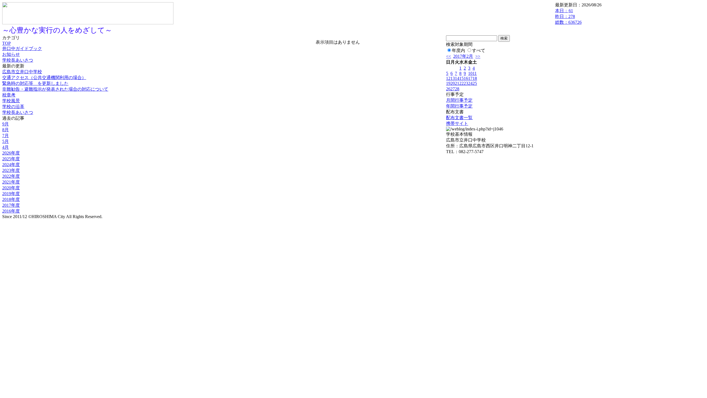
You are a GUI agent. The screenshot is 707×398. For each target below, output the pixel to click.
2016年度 (11, 211)
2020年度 (11, 187)
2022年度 (11, 176)
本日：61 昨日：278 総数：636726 (568, 16)
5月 (5, 141)
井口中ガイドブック (22, 48)
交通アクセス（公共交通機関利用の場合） (44, 77)
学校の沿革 (13, 106)
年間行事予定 (459, 106)
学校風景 (11, 100)
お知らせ (11, 54)
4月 (5, 147)
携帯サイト (457, 123)
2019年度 (11, 193)
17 (470, 78)
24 (470, 83)
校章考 (8, 95)
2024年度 (11, 164)
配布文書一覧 (459, 117)
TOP (6, 43)
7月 (5, 135)
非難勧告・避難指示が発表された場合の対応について (55, 89)
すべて (478, 50)
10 (470, 73)
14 (457, 78)
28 (457, 89)
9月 (5, 124)
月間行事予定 (459, 100)
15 (461, 78)
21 (457, 83)
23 (466, 83)
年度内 (458, 50)
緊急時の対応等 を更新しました (35, 83)
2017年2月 (463, 56)
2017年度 (11, 205)
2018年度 (11, 199)
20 (452, 83)
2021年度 (11, 182)
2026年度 (11, 153)
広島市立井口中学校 (22, 71)
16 (466, 78)
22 (461, 83)
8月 (5, 129)
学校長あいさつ (17, 60)
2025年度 (11, 158)
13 (452, 78)
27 (452, 89)
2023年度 (11, 170)
